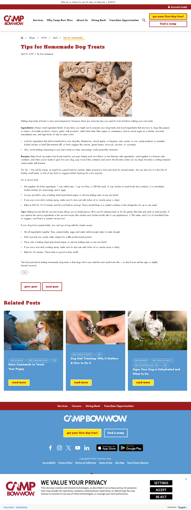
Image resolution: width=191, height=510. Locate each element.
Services (62, 406)
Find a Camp (168, 24)
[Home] (14, 20)
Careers (76, 406)
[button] (186, 479)
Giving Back (93, 406)
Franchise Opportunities (119, 406)
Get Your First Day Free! (168, 16)
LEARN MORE (123, 2)
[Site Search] (144, 20)
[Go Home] (22, 38)
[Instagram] (59, 447)
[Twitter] (68, 447)
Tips (24, 272)
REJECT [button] (161, 497)
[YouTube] (77, 447)
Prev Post (30, 287)
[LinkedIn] (86, 447)
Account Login (179, 7)
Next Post (52, 287)
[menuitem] (38, 20)
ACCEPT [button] (161, 490)
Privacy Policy (9, 507)
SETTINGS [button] (161, 483)
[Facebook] (50, 447)
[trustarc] (182, 507)
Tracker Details (21, 507)
